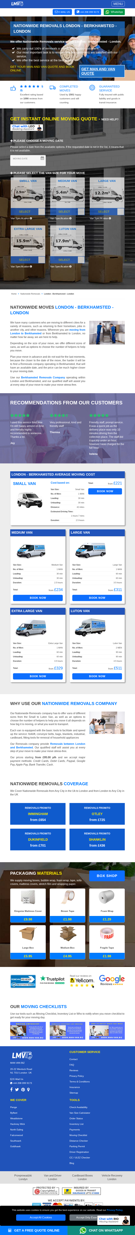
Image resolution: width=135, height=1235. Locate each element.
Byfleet (13, 1113)
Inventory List (76, 1124)
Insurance (74, 1087)
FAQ (71, 1064)
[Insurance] (81, 1191)
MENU (118, 4)
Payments (74, 1129)
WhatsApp (117, 12)
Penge (13, 1107)
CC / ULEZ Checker (79, 1157)
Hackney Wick (17, 1124)
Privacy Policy (115, 1210)
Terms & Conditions (79, 1081)
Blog (71, 1163)
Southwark (15, 1140)
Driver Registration (79, 1152)
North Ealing (16, 1129)
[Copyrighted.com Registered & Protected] (45, 1191)
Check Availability (78, 1107)
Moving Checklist (78, 1135)
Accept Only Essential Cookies (94, 1217)
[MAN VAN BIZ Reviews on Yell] (82, 981)
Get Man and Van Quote (98, 71)
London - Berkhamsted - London (59, 294)
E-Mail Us (18, 1079)
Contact (73, 1059)
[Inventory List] (67, 1030)
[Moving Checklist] (28, 1030)
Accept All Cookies (41, 1217)
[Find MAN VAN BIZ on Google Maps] (28, 1090)
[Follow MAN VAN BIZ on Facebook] (11, 1090)
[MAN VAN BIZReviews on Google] (112, 981)
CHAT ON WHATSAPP (106, 1230)
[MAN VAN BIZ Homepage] (17, 4)
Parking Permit (77, 1146)
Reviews (73, 1070)
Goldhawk (15, 1146)
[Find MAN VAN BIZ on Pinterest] (23, 1090)
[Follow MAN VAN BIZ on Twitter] (17, 1090)
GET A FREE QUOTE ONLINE (36, 1230)
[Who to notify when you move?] (107, 1030)
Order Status (76, 1118)
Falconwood (16, 1135)
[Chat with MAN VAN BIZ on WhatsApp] (84, 1230)
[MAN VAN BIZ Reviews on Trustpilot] (53, 981)
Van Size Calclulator (79, 1113)
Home (14, 294)
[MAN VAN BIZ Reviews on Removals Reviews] (23, 981)
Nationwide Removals (30, 294)
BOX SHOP (107, 876)
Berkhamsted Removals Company (43, 377)
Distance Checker (78, 1140)
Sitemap (73, 1092)
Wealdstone (16, 1118)
